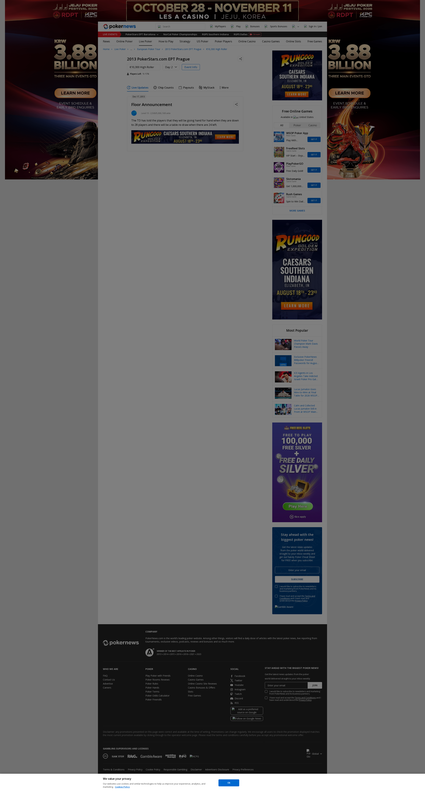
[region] (212, 783)
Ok (228, 782)
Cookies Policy (122, 786)
